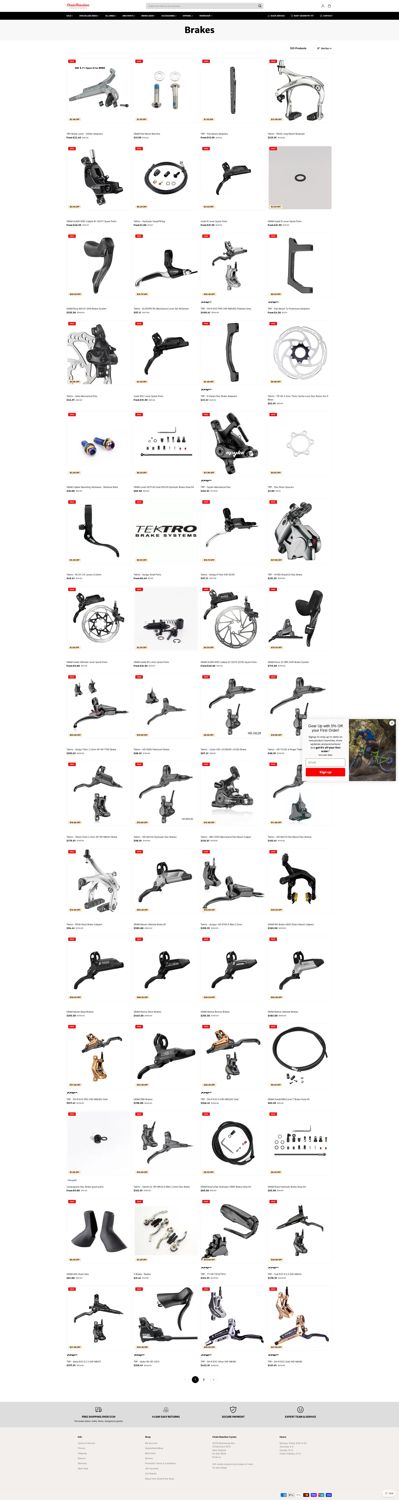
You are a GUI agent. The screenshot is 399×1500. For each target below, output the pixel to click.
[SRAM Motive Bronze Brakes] (233, 968)
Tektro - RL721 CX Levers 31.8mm (83, 574)
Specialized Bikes (88, 16)
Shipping (82, 1453)
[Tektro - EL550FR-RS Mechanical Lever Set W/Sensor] (166, 265)
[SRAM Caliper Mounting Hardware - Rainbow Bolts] (98, 443)
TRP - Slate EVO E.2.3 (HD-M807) (83, 1361)
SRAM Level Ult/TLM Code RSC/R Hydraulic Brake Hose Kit (164, 487)
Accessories (168, 16)
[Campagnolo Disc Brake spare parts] (98, 1143)
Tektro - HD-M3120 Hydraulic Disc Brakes (155, 837)
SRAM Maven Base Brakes (79, 1011)
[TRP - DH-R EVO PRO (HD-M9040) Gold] (98, 1055)
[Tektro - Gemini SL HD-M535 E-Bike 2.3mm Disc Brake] (166, 1143)
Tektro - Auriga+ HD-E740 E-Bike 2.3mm (221, 924)
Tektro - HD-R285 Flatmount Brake (151, 749)
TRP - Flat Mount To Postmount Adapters (289, 308)
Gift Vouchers (152, 1468)
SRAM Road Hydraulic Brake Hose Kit (287, 1186)
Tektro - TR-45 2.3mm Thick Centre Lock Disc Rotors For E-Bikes (298, 398)
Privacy (81, 1448)
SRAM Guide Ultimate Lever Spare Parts (86, 662)
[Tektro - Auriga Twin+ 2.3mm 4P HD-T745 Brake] (98, 706)
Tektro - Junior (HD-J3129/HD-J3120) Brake (223, 749)
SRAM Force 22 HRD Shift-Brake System (288, 662)
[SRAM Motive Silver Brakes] (166, 968)
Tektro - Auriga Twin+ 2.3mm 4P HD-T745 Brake (91, 749)
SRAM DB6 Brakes (143, 1099)
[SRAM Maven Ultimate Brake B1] (166, 880)
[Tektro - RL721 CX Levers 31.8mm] (98, 531)
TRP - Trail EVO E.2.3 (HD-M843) (285, 1274)
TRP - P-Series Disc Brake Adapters (219, 396)
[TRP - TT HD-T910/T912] (233, 1230)
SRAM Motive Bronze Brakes (215, 1011)
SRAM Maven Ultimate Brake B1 (150, 924)
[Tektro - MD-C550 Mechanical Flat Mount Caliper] (233, 793)
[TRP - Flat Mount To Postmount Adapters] (300, 265)
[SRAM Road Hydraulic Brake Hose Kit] (300, 1143)
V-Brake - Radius (142, 1274)
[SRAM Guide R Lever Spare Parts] (300, 177)
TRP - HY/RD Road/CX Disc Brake (285, 574)
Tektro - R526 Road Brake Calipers (84, 924)
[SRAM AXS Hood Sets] (98, 1230)
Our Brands (151, 1473)
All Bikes (110, 16)
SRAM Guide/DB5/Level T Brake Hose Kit (288, 1099)
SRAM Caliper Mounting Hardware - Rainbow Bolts (92, 487)
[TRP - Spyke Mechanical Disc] (233, 443)
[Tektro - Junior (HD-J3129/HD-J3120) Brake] (233, 706)
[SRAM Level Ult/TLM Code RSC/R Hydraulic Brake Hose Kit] (166, 443)
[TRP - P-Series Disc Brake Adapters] (233, 352)
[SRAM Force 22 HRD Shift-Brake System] (300, 618)
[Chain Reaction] (78, 6)
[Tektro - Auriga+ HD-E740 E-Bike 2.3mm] (233, 880)
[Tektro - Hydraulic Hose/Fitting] (166, 177)
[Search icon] (259, 6)
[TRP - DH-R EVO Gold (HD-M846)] (300, 1318)
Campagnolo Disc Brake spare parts (84, 1186)
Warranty (82, 1463)
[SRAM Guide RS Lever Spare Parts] (166, 618)
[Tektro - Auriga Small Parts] (166, 531)
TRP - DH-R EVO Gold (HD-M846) (285, 1361)
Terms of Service (86, 1443)
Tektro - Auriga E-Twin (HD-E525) (218, 574)
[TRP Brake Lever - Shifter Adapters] (98, 90)
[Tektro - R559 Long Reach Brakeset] (300, 90)
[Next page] (213, 1379)
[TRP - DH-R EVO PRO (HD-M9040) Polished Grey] (233, 265)
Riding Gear (147, 16)
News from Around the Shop (159, 1478)
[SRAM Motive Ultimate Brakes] (300, 968)
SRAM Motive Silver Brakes (147, 1011)
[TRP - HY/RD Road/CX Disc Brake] (300, 531)
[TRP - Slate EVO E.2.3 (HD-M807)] (98, 1318)
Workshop (205, 16)
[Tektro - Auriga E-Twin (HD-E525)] (233, 531)
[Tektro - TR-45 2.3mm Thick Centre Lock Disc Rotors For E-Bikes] (300, 352)
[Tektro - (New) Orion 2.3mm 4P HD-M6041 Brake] (98, 793)
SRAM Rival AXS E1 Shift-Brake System (86, 308)
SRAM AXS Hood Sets (77, 1274)
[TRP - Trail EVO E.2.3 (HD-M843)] (300, 1230)
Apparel (187, 16)
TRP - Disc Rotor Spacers (281, 487)
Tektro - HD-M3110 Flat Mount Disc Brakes (290, 837)
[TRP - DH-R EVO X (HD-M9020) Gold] (233, 1055)
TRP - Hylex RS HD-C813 (146, 1361)
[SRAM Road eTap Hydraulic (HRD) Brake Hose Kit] (233, 1143)
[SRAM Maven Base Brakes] (98, 968)
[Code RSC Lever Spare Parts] (166, 352)
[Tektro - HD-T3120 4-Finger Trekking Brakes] (300, 706)
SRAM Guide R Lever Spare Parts (285, 221)
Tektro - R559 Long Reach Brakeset (286, 133)
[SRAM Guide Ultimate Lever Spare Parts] (98, 618)
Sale (69, 16)
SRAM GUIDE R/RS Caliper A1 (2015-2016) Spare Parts (229, 662)
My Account (151, 1443)
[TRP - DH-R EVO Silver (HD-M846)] (233, 1318)
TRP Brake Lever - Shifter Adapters (84, 133)
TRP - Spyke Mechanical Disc (216, 487)
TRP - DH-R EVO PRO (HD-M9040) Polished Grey (226, 308)
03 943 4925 (219, 1453)
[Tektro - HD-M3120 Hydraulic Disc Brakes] (166, 793)
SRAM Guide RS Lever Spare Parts (151, 662)
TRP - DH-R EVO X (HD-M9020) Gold (219, 1099)
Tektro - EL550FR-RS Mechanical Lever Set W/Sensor (161, 308)
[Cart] (329, 6)
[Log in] (323, 6)
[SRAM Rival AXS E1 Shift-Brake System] (98, 265)
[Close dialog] (392, 723)
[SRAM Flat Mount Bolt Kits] (166, 90)
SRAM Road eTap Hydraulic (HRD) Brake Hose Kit (226, 1186)
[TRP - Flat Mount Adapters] (233, 90)
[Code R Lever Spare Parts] (233, 177)
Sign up (326, 772)
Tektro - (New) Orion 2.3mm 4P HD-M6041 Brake (91, 837)
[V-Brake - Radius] (166, 1230)
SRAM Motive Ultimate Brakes (283, 1011)
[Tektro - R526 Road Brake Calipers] (98, 880)
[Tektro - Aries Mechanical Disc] (98, 352)
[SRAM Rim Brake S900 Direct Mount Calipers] (300, 880)
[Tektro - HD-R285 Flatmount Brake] (166, 706)
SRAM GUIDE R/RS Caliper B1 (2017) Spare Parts (91, 221)
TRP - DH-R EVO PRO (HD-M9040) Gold (87, 1099)
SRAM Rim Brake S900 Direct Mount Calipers (291, 924)
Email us (216, 1457)
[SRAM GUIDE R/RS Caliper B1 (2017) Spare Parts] (98, 177)
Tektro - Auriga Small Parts (147, 574)
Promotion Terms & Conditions (160, 1463)
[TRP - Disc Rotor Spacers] (300, 443)
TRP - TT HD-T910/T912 (213, 1274)
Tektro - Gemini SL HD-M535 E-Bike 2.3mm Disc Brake (162, 1186)
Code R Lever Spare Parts (214, 221)
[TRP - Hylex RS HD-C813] (166, 1318)
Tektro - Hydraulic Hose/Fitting (149, 221)
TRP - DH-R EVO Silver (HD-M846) (218, 1361)
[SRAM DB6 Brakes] (166, 1055)
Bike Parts (128, 16)
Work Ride (83, 1468)
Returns (82, 1458)
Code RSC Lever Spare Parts (148, 396)
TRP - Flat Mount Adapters (214, 133)
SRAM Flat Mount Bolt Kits (147, 133)
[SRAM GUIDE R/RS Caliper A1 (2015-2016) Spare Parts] (233, 618)
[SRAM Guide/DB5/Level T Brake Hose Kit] (300, 1055)
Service (149, 1458)
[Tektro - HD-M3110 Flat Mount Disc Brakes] (300, 793)
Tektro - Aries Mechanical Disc (81, 396)
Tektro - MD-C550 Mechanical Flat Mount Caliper (226, 837)
